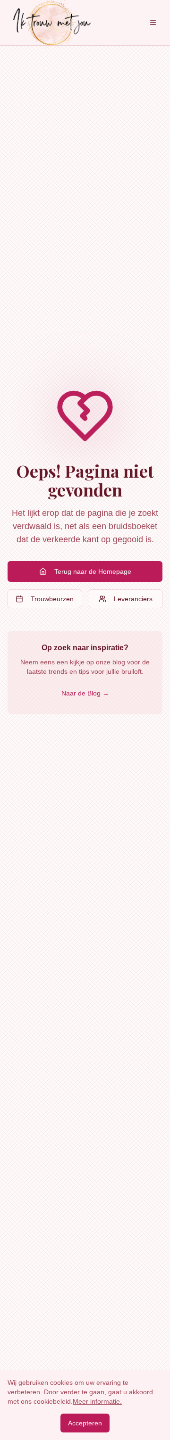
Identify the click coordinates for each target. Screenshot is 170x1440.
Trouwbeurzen (52, 599)
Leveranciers (133, 599)
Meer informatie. (97, 1401)
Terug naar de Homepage (92, 571)
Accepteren (85, 1423)
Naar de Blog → (85, 693)
